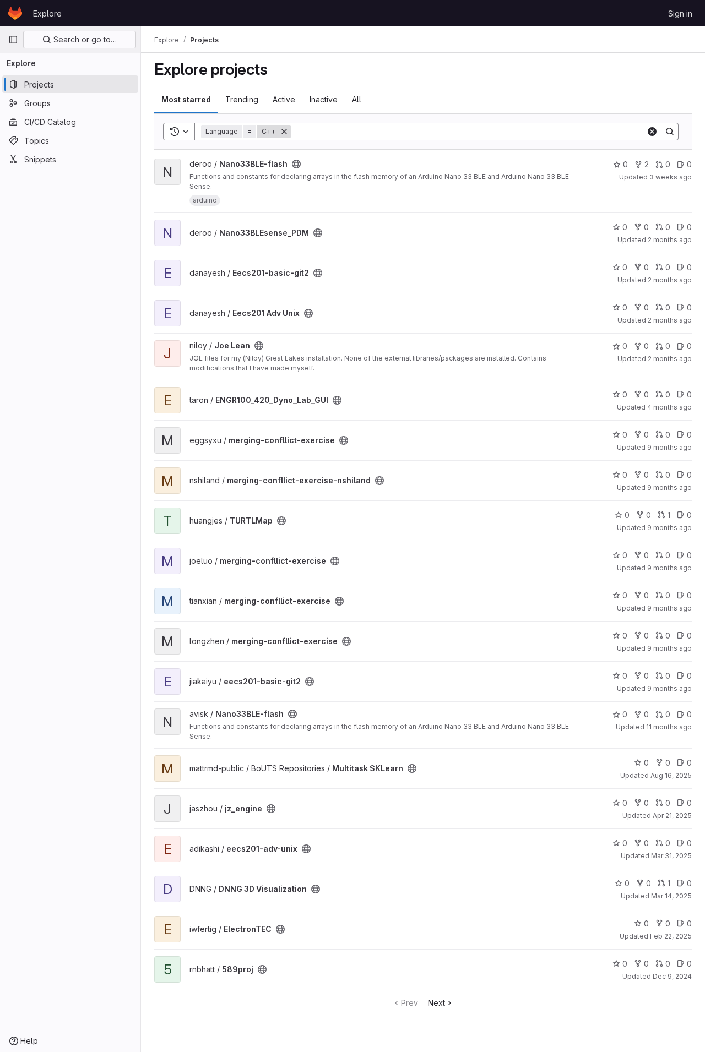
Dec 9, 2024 (672, 976)
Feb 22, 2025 (671, 936)
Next (436, 1002)
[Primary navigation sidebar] (13, 39)
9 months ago (669, 447)
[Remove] (284, 131)
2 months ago (670, 240)
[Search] (670, 131)
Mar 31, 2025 (671, 856)
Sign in (680, 13)
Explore (47, 13)
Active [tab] (284, 99)
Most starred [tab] (186, 99)
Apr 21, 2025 (672, 815)
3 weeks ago (670, 177)
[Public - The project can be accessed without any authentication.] (296, 164)
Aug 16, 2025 (671, 775)
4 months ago (669, 407)
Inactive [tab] (324, 99)
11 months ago (669, 727)
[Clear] (652, 131)
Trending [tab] (241, 99)
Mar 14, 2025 (671, 896)
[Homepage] (15, 13)
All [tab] (356, 99)
